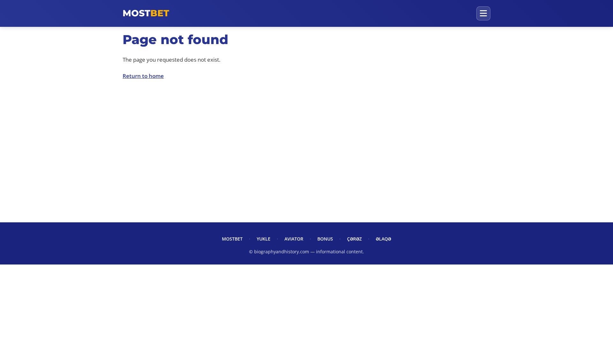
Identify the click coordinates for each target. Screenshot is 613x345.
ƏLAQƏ (383, 239)
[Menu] (483, 13)
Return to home (143, 76)
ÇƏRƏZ (354, 239)
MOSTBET (232, 239)
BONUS (325, 239)
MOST (146, 13)
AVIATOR (293, 239)
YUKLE (263, 239)
